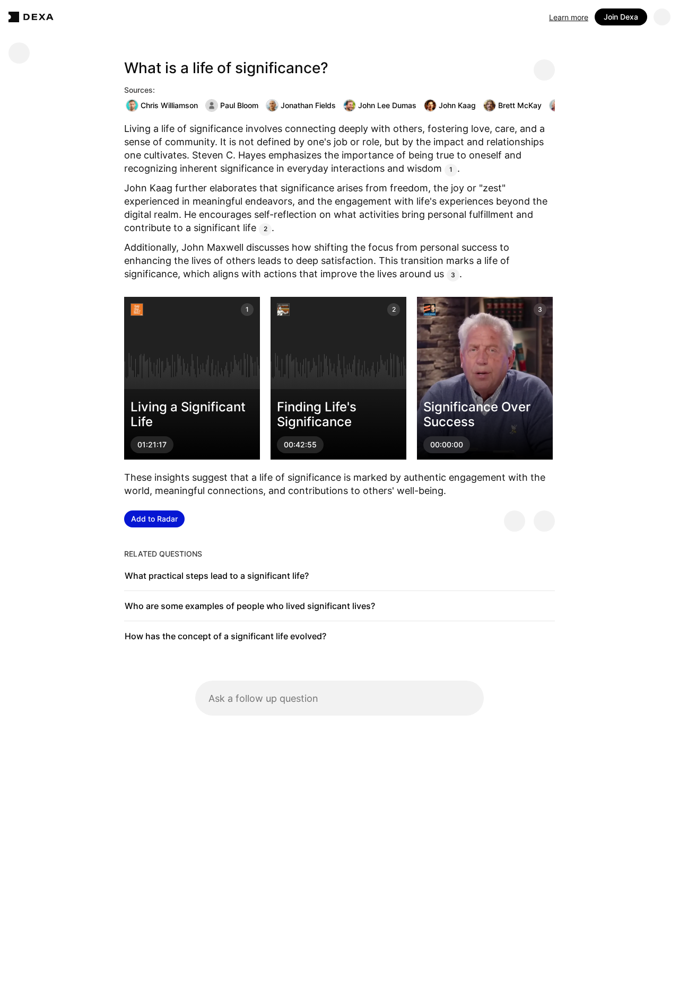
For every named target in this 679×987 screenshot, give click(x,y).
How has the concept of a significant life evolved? (225, 636)
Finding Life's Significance (316, 414)
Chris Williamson (169, 105)
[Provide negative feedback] (544, 521)
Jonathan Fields (308, 105)
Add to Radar (154, 518)
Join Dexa (621, 16)
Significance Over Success (476, 414)
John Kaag (457, 105)
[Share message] (544, 70)
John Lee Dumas (387, 105)
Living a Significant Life (188, 414)
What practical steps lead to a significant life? (217, 575)
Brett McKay (520, 105)
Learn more (568, 17)
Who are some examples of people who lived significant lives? (250, 606)
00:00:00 (446, 445)
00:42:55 (300, 445)
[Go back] (19, 53)
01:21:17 (152, 445)
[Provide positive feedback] (514, 521)
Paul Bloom (239, 105)
